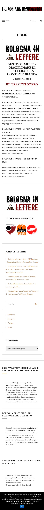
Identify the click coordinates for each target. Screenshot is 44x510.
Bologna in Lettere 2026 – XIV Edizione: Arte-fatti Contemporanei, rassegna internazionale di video (22, 269)
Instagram (11, 319)
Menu (7, 21)
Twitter (10, 323)
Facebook (11, 315)
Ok (22, 507)
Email (10, 327)
